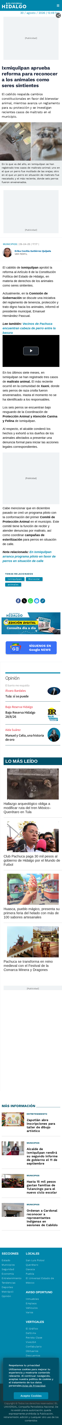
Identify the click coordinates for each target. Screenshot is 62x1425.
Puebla (30, 1273)
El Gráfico (32, 1328)
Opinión (12, 678)
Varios (29, 1312)
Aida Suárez (13, 730)
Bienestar (34, 579)
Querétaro (32, 1264)
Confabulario (34, 1346)
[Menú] (58, 5)
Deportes (7, 1287)
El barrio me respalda (17, 685)
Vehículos (32, 1307)
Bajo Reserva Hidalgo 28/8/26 (20, 714)
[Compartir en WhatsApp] (30, 600)
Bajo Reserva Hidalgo (19, 707)
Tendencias (9, 1282)
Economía (8, 1273)
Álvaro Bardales (15, 691)
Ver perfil (21, 254)
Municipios (10, 244)
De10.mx (31, 1333)
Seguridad (8, 1269)
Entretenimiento (12, 1278)
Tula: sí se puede (17, 696)
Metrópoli (7, 1291)
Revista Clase (34, 1337)
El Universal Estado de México (40, 1280)
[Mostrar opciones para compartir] (58, 15)
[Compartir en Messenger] (36, 600)
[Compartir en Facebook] (18, 600)
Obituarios (32, 1351)
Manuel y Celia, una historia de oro (24, 737)
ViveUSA (31, 1342)
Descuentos (33, 1355)
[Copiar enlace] (42, 600)
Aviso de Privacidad (33, 1385)
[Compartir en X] (24, 600)
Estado (6, 1260)
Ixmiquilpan (15, 579)
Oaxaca (30, 1269)
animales (13, 584)
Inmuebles (32, 1299)
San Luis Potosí (35, 1260)
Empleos (31, 1303)
